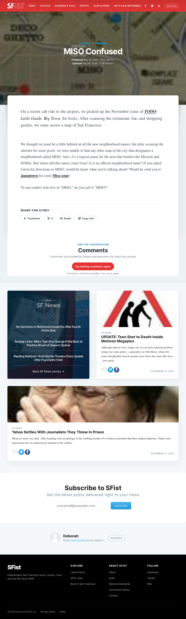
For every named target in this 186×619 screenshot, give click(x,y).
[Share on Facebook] (117, 370)
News (32, 5)
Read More (116, 538)
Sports (84, 5)
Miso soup (60, 175)
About (112, 572)
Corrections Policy (119, 589)
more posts (77, 540)
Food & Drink (101, 5)
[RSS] (160, 5)
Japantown (29, 175)
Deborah (101, 43)
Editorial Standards (119, 583)
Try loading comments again (93, 266)
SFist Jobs (76, 578)
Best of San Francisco (83, 583)
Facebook (152, 572)
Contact (113, 595)
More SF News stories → (48, 371)
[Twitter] (152, 5)
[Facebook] (145, 6)
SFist (14, 567)
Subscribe (171, 5)
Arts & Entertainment (128, 5)
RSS (149, 583)
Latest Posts (78, 572)
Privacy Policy (48, 611)
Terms (62, 611)
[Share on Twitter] (110, 370)
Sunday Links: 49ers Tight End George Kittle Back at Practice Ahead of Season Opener (48, 343)
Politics (45, 5)
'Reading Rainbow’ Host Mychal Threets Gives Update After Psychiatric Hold (48, 358)
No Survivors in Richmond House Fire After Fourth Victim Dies (48, 328)
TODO (150, 111)
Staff (111, 578)
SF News (84, 43)
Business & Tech (65, 5)
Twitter (151, 578)
